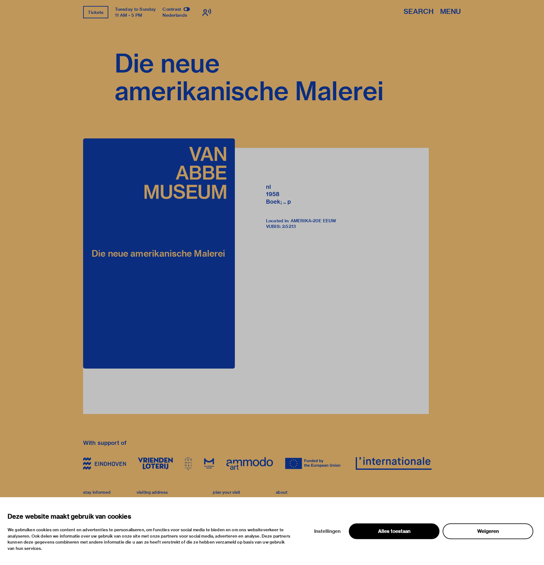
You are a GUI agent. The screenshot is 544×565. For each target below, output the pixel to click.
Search (419, 12)
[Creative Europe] (314, 463)
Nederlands (174, 15)
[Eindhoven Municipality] (104, 463)
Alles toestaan (394, 531)
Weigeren (488, 531)
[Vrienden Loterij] (155, 463)
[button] (159, 253)
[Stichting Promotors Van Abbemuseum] (188, 463)
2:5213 (289, 226)
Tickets (95, 12)
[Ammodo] (249, 463)
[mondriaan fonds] (209, 463)
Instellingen (327, 531)
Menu (450, 12)
